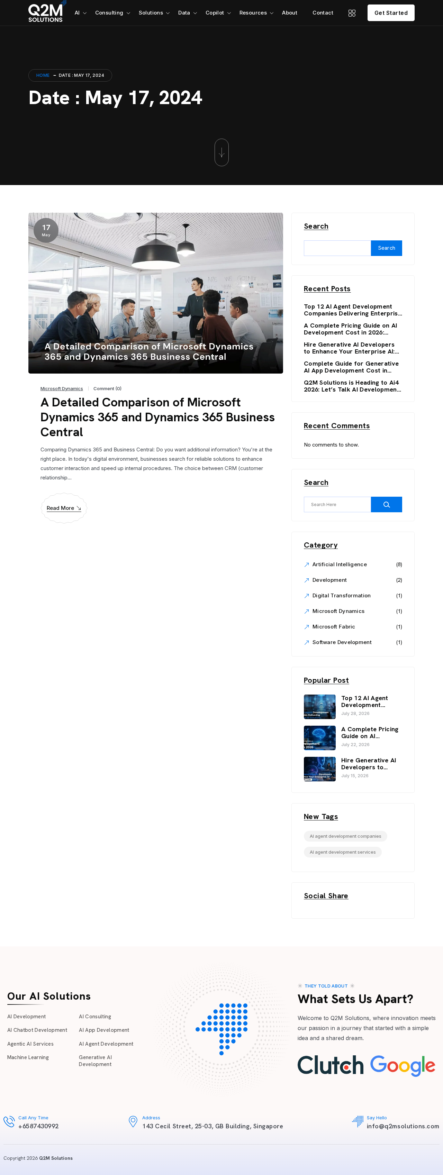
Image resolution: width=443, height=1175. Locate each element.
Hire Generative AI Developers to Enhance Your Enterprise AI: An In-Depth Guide (349, 348)
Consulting (109, 12)
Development (330, 579)
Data (184, 12)
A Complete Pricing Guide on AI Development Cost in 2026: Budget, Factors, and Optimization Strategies (350, 329)
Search (316, 226)
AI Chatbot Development (37, 1030)
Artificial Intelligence (340, 564)
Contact (323, 12)
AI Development (26, 1016)
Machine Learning (28, 1057)
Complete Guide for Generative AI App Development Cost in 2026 (351, 367)
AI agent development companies (345, 836)
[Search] (386, 504)
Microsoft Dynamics (61, 388)
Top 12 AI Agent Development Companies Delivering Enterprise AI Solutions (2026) (352, 310)
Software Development (342, 642)
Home (43, 75)
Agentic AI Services (30, 1043)
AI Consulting (95, 1016)
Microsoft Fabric (334, 626)
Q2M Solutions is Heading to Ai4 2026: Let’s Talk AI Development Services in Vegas (351, 386)
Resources (253, 12)
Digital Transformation (342, 595)
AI (77, 12)
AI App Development (104, 1030)
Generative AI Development (95, 1061)
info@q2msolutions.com (403, 1126)
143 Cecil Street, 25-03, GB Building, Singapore (212, 1126)
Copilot (215, 12)
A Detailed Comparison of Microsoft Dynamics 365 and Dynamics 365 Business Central (157, 417)
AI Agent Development (106, 1043)
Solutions (151, 12)
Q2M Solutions (56, 1158)
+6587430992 (38, 1126)
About (289, 12)
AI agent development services (343, 852)
